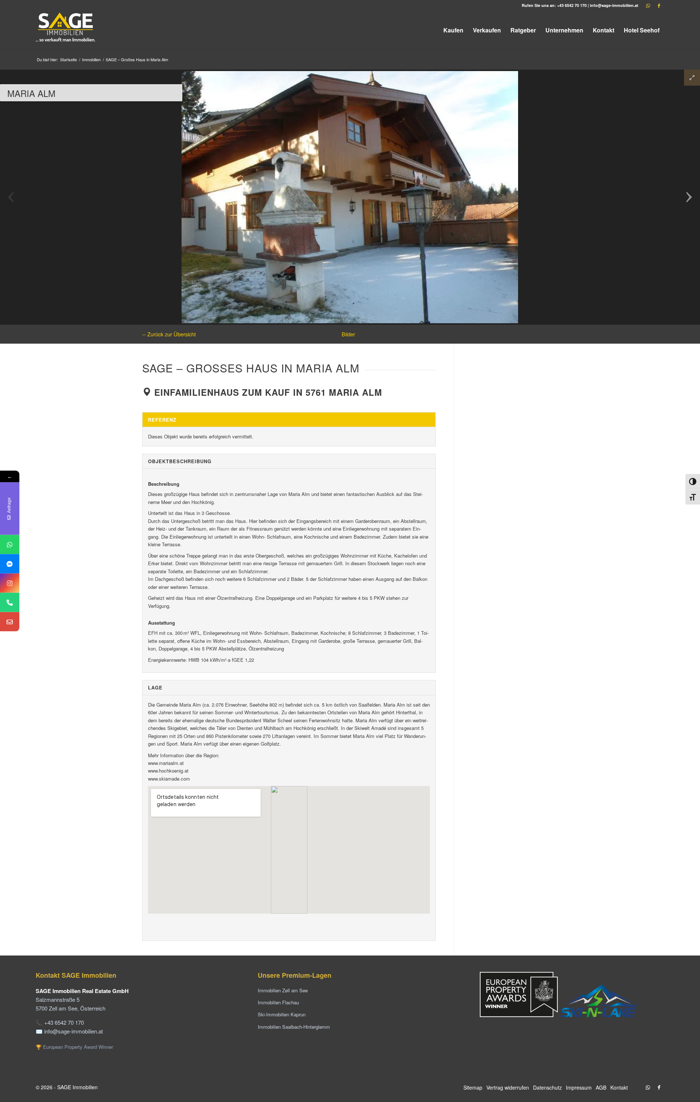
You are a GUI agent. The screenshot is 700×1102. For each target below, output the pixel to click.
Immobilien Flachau (278, 1002)
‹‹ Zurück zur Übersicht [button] (169, 334)
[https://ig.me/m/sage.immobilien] (9, 583)
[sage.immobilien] (9, 564)
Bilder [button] (348, 334)
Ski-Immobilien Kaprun (282, 1014)
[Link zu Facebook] (658, 5)
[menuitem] (453, 30)
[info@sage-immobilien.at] (9, 622)
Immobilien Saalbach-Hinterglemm (294, 1026)
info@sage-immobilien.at (614, 5)
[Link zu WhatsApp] (647, 5)
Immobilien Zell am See (283, 990)
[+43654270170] (9, 544)
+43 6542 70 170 (572, 5)
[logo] (66, 30)
